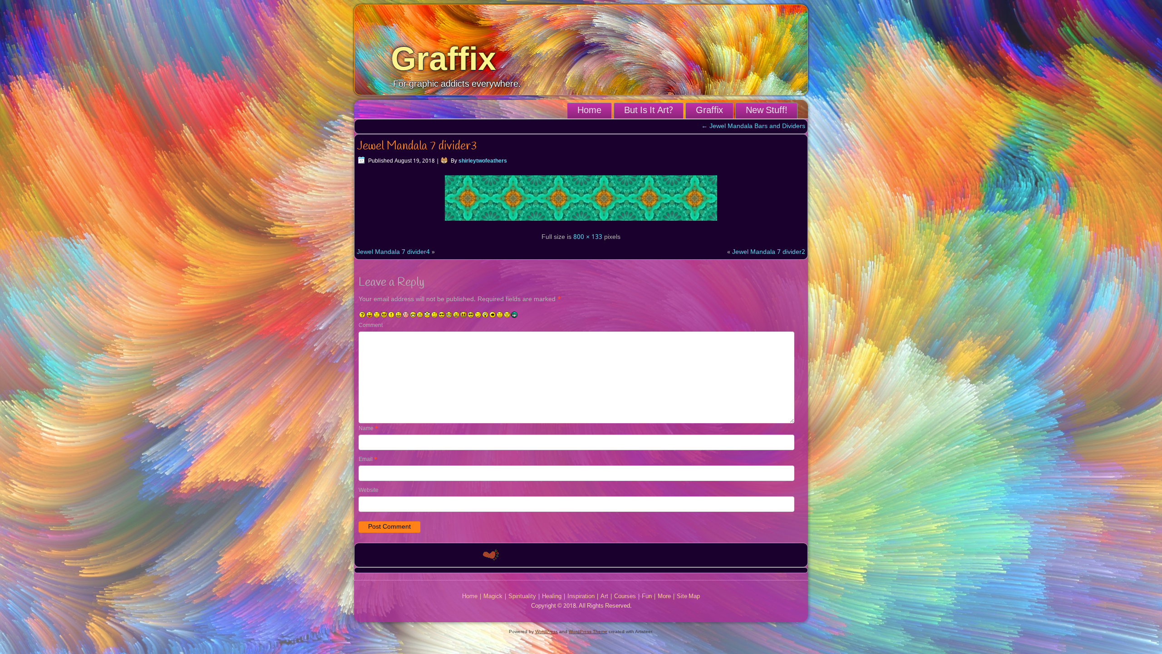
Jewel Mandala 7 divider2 (768, 252)
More (664, 596)
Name (368, 428)
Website (369, 490)
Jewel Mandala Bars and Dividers (753, 126)
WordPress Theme (588, 631)
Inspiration (581, 596)
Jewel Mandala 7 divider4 (393, 252)
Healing (551, 596)
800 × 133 (587, 237)
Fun (647, 596)
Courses (625, 596)
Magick (492, 596)
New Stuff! (766, 111)
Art (604, 596)
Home (589, 111)
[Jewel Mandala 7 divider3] (581, 222)
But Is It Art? (648, 111)
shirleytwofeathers (482, 161)
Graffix (443, 58)
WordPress (546, 631)
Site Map (688, 596)
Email (368, 459)
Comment (371, 325)
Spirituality (522, 596)
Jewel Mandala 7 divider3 (417, 146)
